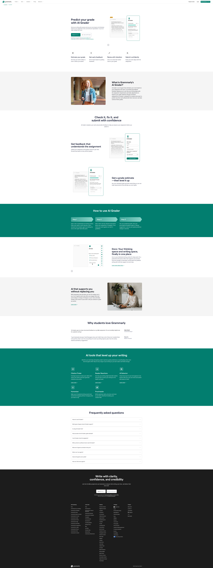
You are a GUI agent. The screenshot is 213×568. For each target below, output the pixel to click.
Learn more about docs (117, 265)
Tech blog (86, 528)
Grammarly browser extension (76, 514)
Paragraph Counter (102, 532)
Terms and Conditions (85, 37)
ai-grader (10, 4)
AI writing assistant (88, 522)
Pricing (35, 1)
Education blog (87, 530)
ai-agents (5, 4)
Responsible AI (116, 512)
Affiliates (115, 518)
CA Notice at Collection (90, 39)
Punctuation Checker (103, 557)
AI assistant (87, 517)
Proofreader (101, 560)
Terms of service (116, 525)
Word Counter (101, 529)
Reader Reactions (102, 549)
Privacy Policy (73, 39)
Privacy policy (116, 523)
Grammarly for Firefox (75, 519)
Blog (86, 526)
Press (114, 516)
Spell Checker (101, 553)
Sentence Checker (102, 555)
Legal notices (116, 534)
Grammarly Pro (87, 508)
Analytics (100, 540)
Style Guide (101, 536)
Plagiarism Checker (102, 508)
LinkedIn (130, 516)
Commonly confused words (90, 533)
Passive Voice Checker (103, 558)
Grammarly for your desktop (76, 508)
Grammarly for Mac (74, 512)
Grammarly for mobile (75, 527)
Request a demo (191, 1)
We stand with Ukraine (117, 510)
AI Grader (101, 547)
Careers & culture (117, 514)
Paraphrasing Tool (102, 519)
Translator (101, 521)
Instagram (130, 512)
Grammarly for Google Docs (76, 525)
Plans (86, 506)
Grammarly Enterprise (89, 513)
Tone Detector (101, 527)
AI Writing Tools (102, 525)
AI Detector (101, 512)
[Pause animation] (108, 45)
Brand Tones (101, 542)
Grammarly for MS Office (75, 523)
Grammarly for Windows (75, 510)
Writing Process (88, 524)
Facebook (130, 510)
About (115, 508)
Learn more (74, 304)
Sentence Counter (102, 534)
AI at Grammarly (88, 518)
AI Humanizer (101, 514)
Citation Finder (101, 545)
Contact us (129, 508)
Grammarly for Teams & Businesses (89, 511)
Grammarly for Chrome (75, 516)
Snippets (100, 538)
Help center (130, 506)
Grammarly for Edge (74, 521)
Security (115, 531)
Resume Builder (102, 551)
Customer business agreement (119, 527)
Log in (198, 1)
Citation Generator (102, 516)
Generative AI (87, 520)
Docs (72, 506)
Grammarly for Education (89, 515)
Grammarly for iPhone (75, 529)
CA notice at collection (117, 529)
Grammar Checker (102, 506)
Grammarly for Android (75, 532)
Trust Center (116, 521)
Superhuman (117, 506)
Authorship (101, 544)
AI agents (101, 510)
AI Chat (100, 523)
